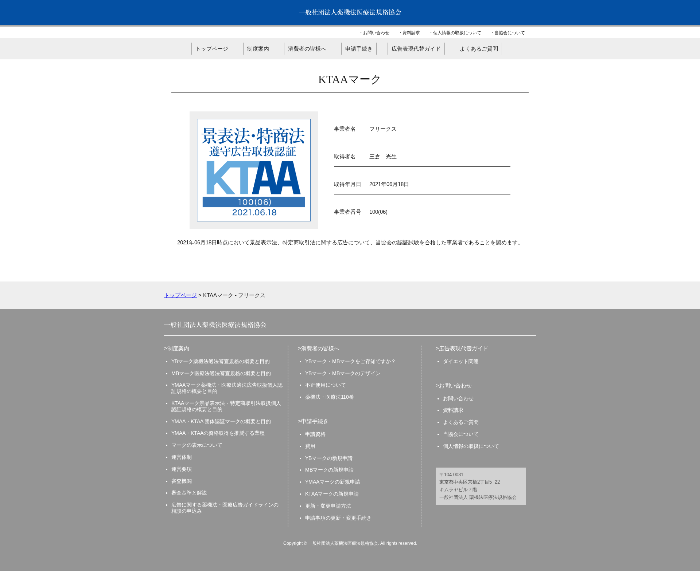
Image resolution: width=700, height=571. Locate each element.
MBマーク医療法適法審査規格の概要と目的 (221, 373)
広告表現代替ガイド (416, 49)
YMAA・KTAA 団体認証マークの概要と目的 (221, 421)
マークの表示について (196, 445)
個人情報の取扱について (457, 32)
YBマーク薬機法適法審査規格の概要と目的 (220, 361)
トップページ (211, 49)
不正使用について (325, 385)
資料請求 (411, 32)
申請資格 (315, 434)
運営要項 (181, 469)
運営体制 (181, 457)
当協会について (509, 32)
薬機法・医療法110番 (329, 397)
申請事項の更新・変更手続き (338, 518)
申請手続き (359, 49)
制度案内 (258, 49)
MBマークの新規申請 (329, 470)
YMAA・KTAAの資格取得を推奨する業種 (218, 433)
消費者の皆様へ (307, 49)
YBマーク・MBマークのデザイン (343, 373)
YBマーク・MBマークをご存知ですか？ (350, 361)
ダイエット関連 (461, 361)
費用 (310, 446)
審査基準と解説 (189, 493)
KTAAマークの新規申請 (332, 494)
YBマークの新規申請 (329, 458)
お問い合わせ (376, 32)
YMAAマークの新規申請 (332, 482)
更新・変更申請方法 (328, 506)
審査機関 (181, 481)
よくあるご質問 (479, 49)
